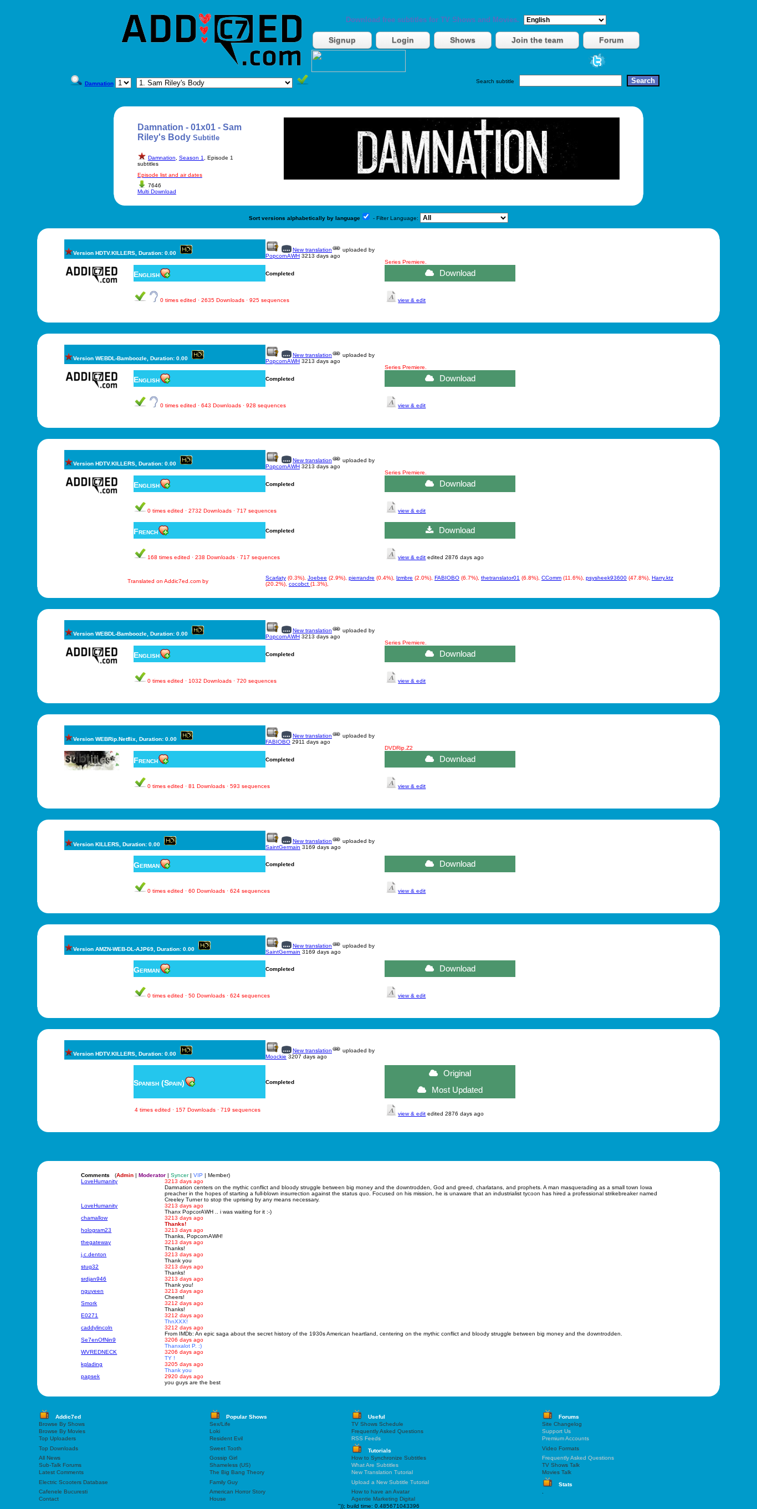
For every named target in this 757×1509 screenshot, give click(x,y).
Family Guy (223, 1482)
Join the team (537, 39)
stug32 (90, 1267)
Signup (342, 39)
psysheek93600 (606, 578)
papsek (90, 1376)
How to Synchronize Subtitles (388, 1458)
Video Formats (560, 1448)
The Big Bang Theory (236, 1472)
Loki (214, 1431)
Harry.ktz (662, 578)
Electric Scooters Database (73, 1482)
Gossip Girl (223, 1458)
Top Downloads (58, 1448)
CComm (551, 578)
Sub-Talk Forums (60, 1465)
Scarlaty (275, 578)
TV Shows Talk (561, 1465)
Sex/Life (220, 1424)
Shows (462, 39)
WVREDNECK (99, 1352)
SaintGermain (282, 847)
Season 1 (191, 158)
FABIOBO (446, 578)
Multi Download (156, 191)
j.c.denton (93, 1254)
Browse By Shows (62, 1424)
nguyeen (92, 1291)
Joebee (317, 578)
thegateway (96, 1242)
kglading (92, 1364)
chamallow (94, 1218)
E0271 (89, 1315)
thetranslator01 (500, 578)
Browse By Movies (62, 1431)
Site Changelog (562, 1424)
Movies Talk (556, 1472)
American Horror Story (237, 1491)
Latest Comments (61, 1472)
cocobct (299, 584)
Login (403, 39)
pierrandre (362, 578)
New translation (312, 250)
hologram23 (96, 1230)
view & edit (412, 300)
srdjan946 (93, 1279)
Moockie (276, 1056)
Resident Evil (226, 1438)
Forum (611, 39)
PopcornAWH (282, 256)
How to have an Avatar (380, 1491)
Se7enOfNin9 (98, 1340)
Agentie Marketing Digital (383, 1499)
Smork (89, 1303)
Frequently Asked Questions (387, 1431)
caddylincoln (96, 1327)
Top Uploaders (57, 1438)
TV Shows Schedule (377, 1424)
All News (49, 1458)
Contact (49, 1499)
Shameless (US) (229, 1465)
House (217, 1499)
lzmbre (404, 578)
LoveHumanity (99, 1181)
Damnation (162, 158)
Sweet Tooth (225, 1448)
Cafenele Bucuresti (63, 1491)
